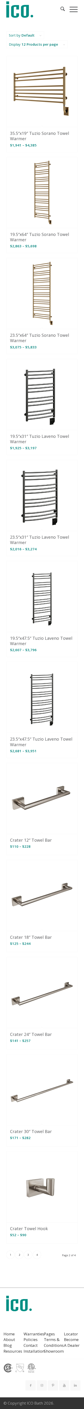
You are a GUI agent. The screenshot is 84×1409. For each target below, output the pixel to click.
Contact (31, 1345)
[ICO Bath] (34, 9)
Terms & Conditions (54, 1342)
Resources (13, 1351)
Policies (31, 1339)
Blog (8, 1345)
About (9, 1339)
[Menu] (71, 9)
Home (9, 1334)
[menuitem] (60, 9)
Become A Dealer (72, 1342)
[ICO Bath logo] (19, 1305)
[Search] (60, 9)
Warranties (34, 1334)
